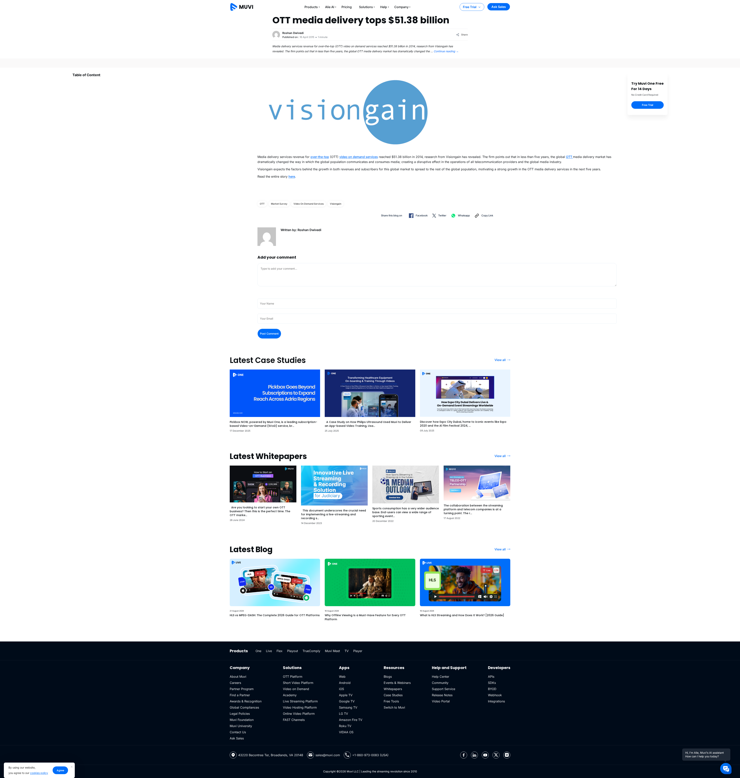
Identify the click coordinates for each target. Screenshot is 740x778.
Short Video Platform (298, 683)
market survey (279, 203)
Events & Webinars (397, 683)
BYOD (492, 689)
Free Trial (469, 7)
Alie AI (329, 7)
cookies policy (39, 773)
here (291, 176)
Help (383, 7)
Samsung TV (348, 707)
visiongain (335, 203)
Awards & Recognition (246, 701)
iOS (341, 689)
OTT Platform (292, 676)
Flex (280, 651)
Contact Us (238, 732)
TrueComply (311, 651)
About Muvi (238, 676)
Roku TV (345, 726)
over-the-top (319, 157)
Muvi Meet (332, 651)
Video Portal (441, 701)
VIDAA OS (346, 732)
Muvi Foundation (242, 720)
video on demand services (358, 157)
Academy (290, 695)
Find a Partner (240, 695)
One (258, 651)
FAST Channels (294, 720)
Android (345, 683)
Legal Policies (240, 714)
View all (500, 360)
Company (401, 7)
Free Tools (391, 701)
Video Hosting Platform (300, 707)
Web (342, 676)
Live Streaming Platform (300, 701)
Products (311, 7)
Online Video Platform (299, 714)
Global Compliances (244, 707)
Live (269, 651)
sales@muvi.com (327, 755)
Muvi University (241, 726)
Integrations (496, 701)
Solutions (366, 7)
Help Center (440, 676)
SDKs (492, 683)
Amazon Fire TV (350, 720)
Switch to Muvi (394, 707)
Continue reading (446, 51)
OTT (569, 157)
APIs (491, 676)
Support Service (443, 689)
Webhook (495, 695)
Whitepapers (393, 689)
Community (440, 683)
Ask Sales (498, 7)
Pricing (346, 7)
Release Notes (442, 695)
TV (347, 651)
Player (357, 651)
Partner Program (242, 689)
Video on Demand (296, 689)
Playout (292, 651)
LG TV (343, 714)
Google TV (347, 701)
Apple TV (345, 695)
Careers (235, 683)
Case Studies (393, 695)
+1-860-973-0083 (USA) (370, 755)
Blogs (388, 676)
